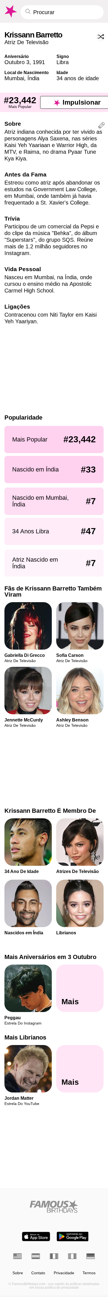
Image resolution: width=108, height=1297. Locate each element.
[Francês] (54, 1256)
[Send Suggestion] (101, 126)
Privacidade (64, 1273)
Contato (38, 1273)
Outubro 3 (16, 62)
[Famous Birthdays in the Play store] (73, 1236)
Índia (33, 78)
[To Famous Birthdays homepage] (10, 11)
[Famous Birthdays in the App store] (36, 1236)
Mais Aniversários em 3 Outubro (50, 956)
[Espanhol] (36, 1256)
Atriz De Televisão (26, 42)
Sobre (17, 1273)
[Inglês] (17, 1256)
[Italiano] (72, 1256)
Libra (62, 62)
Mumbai (14, 78)
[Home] (54, 1206)
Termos (89, 1273)
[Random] (101, 37)
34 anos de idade (77, 78)
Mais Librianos (25, 1037)
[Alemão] (90, 1256)
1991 (39, 62)
